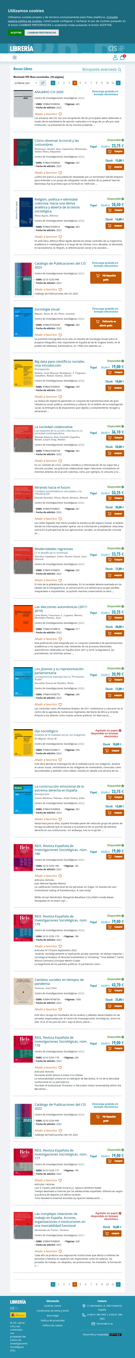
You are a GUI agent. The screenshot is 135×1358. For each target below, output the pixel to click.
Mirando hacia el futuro (52, 487)
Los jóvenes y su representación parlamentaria (59, 671)
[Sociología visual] (23, 322)
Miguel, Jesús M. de (46, 313)
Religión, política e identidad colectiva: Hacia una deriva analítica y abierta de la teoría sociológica (57, 205)
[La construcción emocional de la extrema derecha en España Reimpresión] (23, 799)
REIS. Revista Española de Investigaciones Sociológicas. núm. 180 (61, 850)
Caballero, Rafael (44, 375)
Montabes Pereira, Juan (48, 617)
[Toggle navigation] (14, 57)
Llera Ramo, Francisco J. (48, 615)
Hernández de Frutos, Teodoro (52, 1230)
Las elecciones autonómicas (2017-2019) (61, 609)
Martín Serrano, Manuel (75, 497)
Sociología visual (47, 309)
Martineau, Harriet (44, 149)
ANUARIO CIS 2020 (49, 92)
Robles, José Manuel (46, 373)
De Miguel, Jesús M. (46, 738)
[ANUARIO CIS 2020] (23, 103)
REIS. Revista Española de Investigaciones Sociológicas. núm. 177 (61, 1154)
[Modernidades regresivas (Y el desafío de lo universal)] (23, 560)
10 (107, 82)
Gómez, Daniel (63, 375)
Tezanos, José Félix (46, 988)
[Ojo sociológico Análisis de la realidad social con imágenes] (23, 742)
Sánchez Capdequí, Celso (49, 556)
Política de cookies (53, 1325)
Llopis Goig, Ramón (54, 439)
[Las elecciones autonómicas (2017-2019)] (23, 618)
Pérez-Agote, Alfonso (46, 215)
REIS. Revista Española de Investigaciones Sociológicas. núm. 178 (61, 1041)
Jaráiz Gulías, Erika (74, 798)
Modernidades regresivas (54, 549)
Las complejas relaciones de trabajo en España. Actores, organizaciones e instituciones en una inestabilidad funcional (60, 1219)
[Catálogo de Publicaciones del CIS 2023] (23, 279)
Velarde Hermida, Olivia (47, 497)
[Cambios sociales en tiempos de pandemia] (23, 991)
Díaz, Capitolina (65, 149)
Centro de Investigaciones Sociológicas (56, 98)
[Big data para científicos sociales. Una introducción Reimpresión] (23, 373)
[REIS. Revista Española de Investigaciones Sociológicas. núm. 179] (23, 928)
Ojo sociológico (46, 731)
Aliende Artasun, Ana (46, 437)
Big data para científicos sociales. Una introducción (60, 363)
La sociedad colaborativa (53, 427)
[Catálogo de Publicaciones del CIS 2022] (23, 1120)
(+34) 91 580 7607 (96, 1314)
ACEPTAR (16, 32)
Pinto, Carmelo (66, 313)
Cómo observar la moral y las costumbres (57, 142)
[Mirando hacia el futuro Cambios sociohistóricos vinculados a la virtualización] (23, 499)
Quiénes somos (52, 1305)
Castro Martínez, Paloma (48, 798)
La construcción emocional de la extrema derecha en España (59, 788)
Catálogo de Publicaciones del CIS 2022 (60, 1106)
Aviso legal (53, 1315)
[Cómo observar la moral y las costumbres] (23, 152)
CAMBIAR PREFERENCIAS (41, 32)
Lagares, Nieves (73, 615)
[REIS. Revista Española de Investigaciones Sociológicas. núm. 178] (23, 1049)
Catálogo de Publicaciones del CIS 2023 (60, 265)
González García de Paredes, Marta (54, 683)
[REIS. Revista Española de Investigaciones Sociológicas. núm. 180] (23, 857)
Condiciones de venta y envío (53, 1310)
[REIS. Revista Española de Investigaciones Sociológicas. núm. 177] (23, 1162)
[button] (102, 69)
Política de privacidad (53, 1320)
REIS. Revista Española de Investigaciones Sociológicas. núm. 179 (61, 920)
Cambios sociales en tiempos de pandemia (59, 981)
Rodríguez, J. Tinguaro (72, 373)
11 (112, 82)
